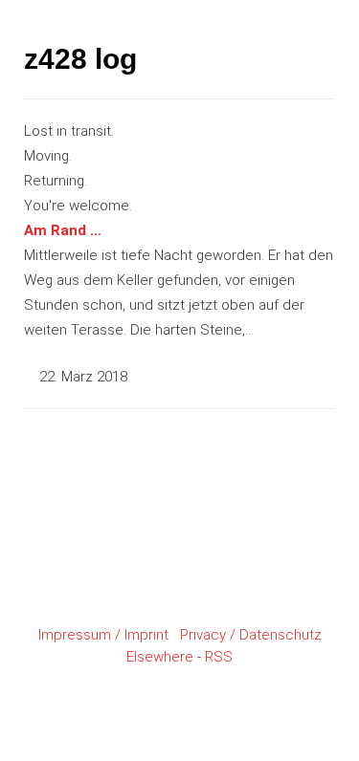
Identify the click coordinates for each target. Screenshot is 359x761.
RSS (219, 656)
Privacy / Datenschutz (251, 634)
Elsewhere (159, 656)
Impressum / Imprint (103, 634)
